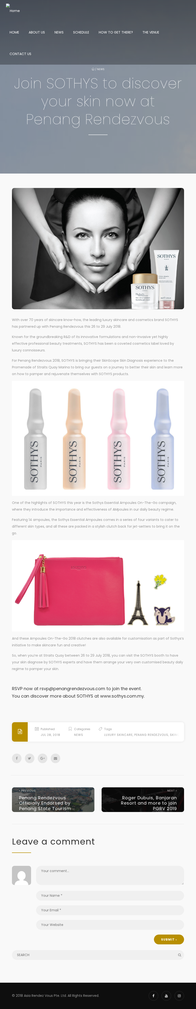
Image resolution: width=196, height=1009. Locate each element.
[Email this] (55, 758)
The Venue (150, 32)
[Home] (13, 11)
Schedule (81, 32)
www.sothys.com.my (122, 696)
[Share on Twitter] (29, 758)
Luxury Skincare (118, 735)
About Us (37, 32)
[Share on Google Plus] (42, 758)
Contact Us (20, 53)
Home (14, 32)
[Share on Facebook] (17, 758)
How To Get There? (116, 32)
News (59, 32)
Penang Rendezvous (151, 735)
